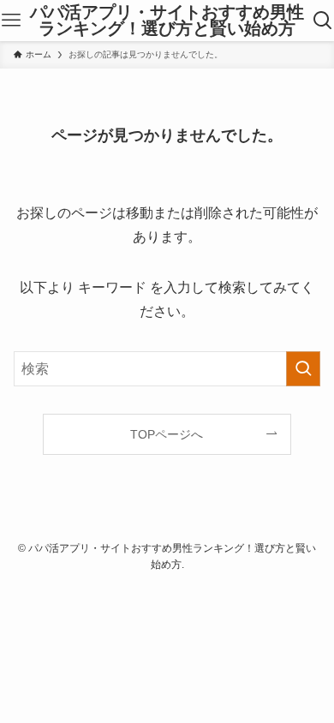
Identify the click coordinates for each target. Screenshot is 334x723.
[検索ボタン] (323, 20)
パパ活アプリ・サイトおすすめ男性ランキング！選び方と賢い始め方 (167, 21)
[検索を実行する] (303, 368)
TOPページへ (166, 434)
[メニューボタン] (10, 20)
